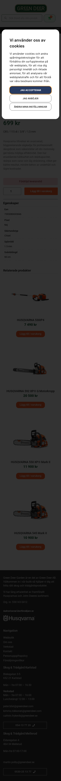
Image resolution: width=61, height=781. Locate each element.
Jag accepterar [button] (30, 90)
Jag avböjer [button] (30, 98)
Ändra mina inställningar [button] (30, 106)
